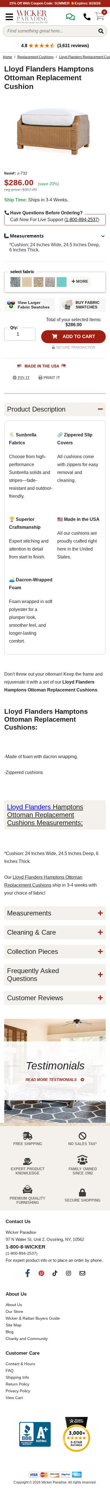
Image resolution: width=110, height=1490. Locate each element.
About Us (14, 1304)
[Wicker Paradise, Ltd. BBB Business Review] (35, 1435)
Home (7, 57)
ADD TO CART (78, 336)
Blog (10, 1332)
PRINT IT (51, 377)
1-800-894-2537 (82, 219)
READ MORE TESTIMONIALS (52, 1080)
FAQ (10, 1370)
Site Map (13, 1325)
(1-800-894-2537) (22, 1253)
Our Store (14, 1311)
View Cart (14, 1397)
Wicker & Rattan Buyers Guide (33, 1318)
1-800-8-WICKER (25, 1247)
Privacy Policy (18, 1391)
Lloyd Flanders (29, 807)
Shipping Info (17, 1377)
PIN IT (23, 378)
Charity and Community (27, 1338)
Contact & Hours (20, 1363)
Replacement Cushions (35, 57)
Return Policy (17, 1384)
